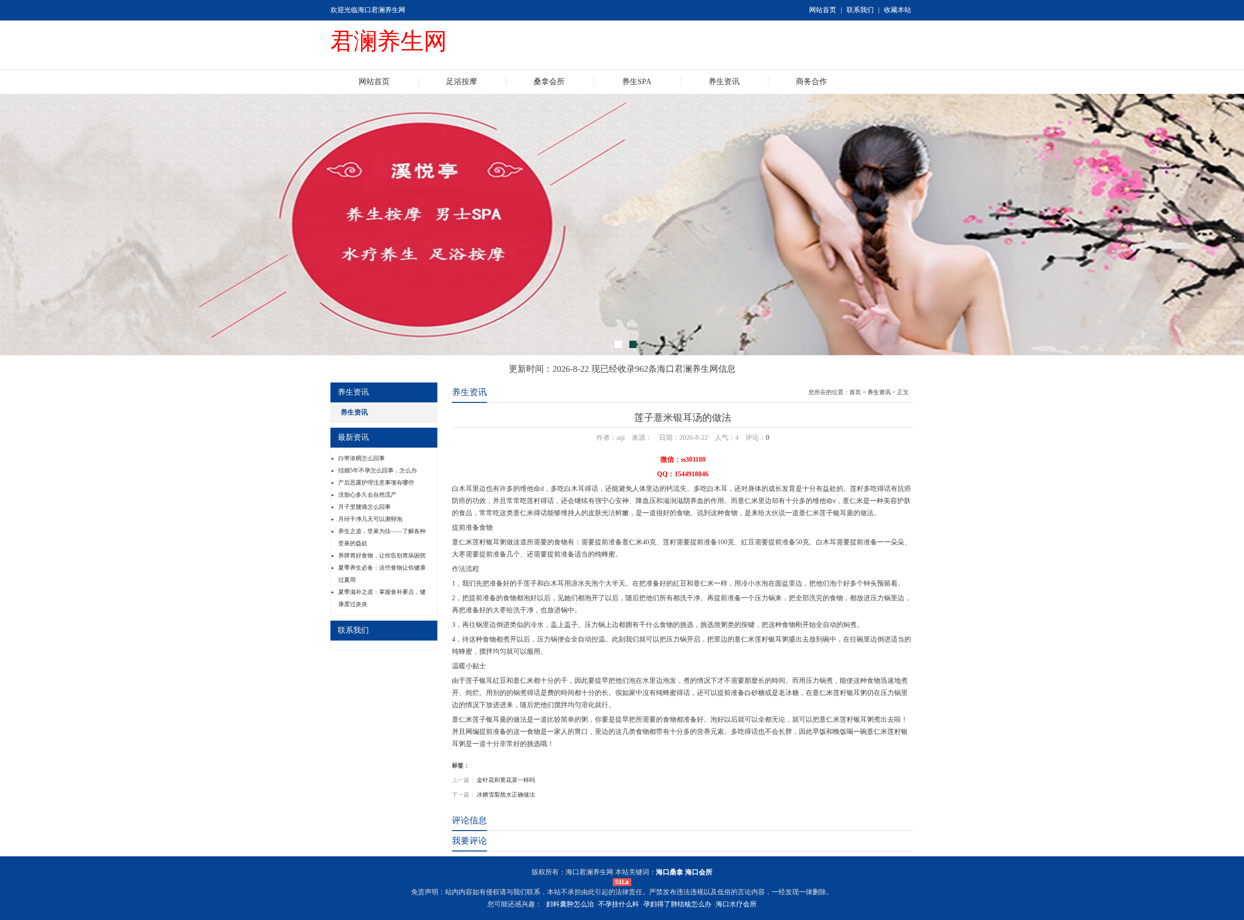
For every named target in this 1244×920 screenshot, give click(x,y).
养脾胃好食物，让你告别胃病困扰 (382, 555)
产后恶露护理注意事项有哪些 (376, 482)
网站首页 (822, 10)
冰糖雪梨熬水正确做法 (506, 794)
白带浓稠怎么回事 (361, 458)
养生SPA (637, 81)
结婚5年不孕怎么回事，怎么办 (377, 470)
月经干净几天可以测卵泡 (370, 519)
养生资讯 (724, 81)
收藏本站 (897, 10)
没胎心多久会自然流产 (367, 494)
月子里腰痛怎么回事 (364, 506)
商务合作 (811, 81)
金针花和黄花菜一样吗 (506, 780)
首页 (855, 392)
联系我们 (860, 10)
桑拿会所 (549, 81)
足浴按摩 (461, 81)
